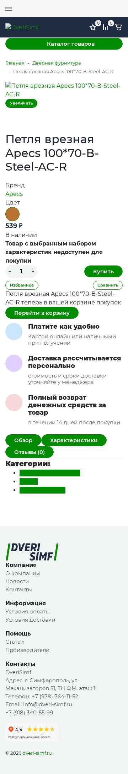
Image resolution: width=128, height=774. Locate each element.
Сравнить (107, 285)
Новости (17, 581)
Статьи (14, 641)
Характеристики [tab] (74, 440)
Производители (27, 650)
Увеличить (21, 103)
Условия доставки (30, 619)
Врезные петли (42, 490)
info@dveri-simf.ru (47, 704)
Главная (15, 63)
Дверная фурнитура (56, 63)
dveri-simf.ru (37, 753)
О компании (22, 573)
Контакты (18, 589)
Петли (29, 481)
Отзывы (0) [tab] (29, 452)
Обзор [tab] (23, 440)
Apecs (14, 194)
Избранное (22, 285)
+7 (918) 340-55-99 (29, 712)
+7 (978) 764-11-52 (55, 696)
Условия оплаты (27, 611)
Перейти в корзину (42, 312)
